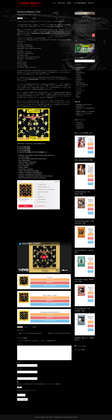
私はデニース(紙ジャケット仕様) (49, 295)
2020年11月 (79, 126)
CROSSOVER (79, 72)
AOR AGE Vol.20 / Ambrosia (90, 201)
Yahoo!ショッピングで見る (49, 285)
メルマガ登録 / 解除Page (79, 3)
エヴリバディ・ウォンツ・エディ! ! (90, 140)
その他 (77, 93)
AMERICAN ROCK (80, 67)
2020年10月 (79, 127)
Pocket (34, 18)
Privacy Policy (61, 3)
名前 (18, 362)
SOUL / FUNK (79, 83)
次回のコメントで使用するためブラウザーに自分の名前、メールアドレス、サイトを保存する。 (39, 384)
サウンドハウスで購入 (80, 349)
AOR (77, 69)
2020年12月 (79, 124)
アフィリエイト (79, 86)
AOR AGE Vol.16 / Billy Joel (90, 318)
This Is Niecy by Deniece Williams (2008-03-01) (50, 312)
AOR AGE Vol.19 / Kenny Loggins (90, 230)
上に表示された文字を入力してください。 (27, 390)
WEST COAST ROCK (81, 84)
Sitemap (69, 3)
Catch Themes (74, 417)
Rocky (27, 14)
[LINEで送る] (20, 18)
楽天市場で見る (50, 282)
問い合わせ (91, 3)
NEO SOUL (79, 79)
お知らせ (78, 91)
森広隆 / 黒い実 (79, 106)
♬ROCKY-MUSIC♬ (29, 3)
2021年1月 (78, 122)
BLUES (78, 71)
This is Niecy (49, 277)
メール (19, 369)
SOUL (19, 330)
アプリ (77, 88)
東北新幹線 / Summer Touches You (84, 104)
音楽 (22, 330)
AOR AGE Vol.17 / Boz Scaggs (90, 289)
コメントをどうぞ (34, 14)
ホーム (54, 3)
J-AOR (77, 76)
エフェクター (79, 90)
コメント (20, 344)
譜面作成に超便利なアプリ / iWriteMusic (85, 111)
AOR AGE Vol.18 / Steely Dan (90, 260)
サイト (18, 375)
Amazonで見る (50, 279)
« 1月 (76, 40)
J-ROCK (78, 77)
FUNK (77, 74)
